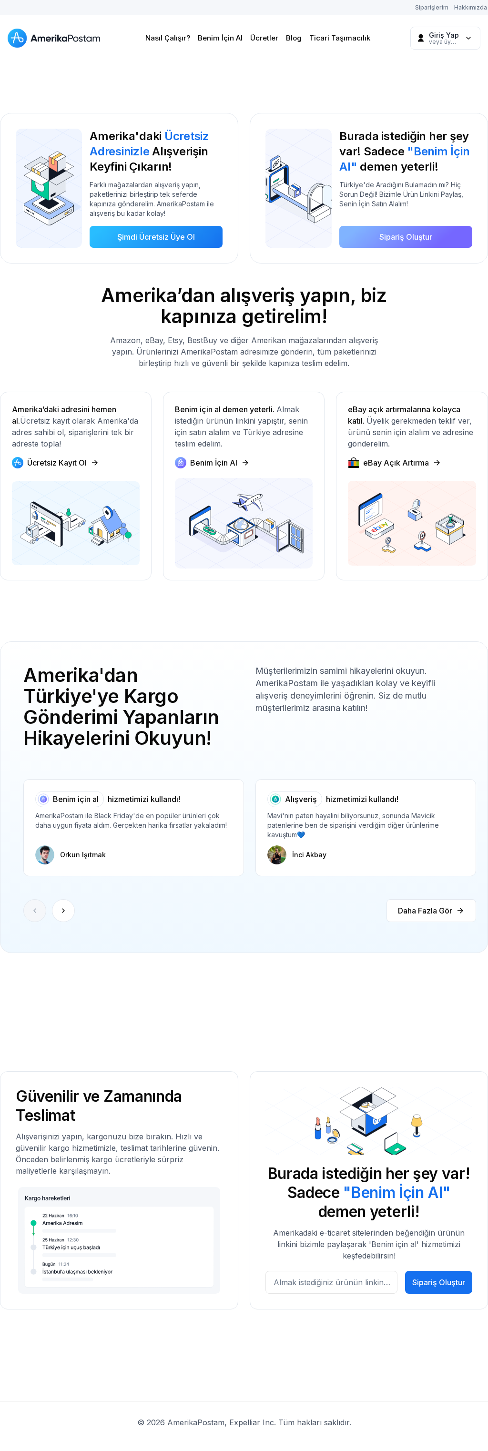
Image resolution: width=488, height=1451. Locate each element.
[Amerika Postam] (56, 38)
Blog (294, 37)
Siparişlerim (431, 7)
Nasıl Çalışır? (167, 37)
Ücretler (264, 37)
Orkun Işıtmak (83, 855)
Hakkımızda (470, 7)
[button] (63, 910)
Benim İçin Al (220, 37)
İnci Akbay (309, 855)
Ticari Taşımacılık (339, 37)
